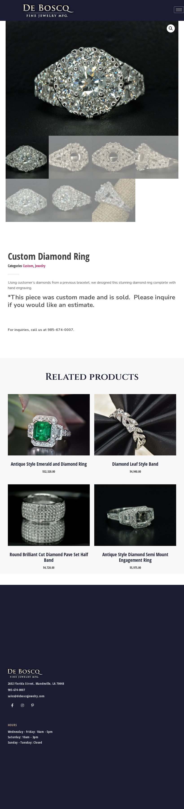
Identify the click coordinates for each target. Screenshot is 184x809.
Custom (28, 265)
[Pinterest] (32, 705)
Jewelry (40, 265)
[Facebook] (12, 705)
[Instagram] (22, 705)
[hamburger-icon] (179, 9)
